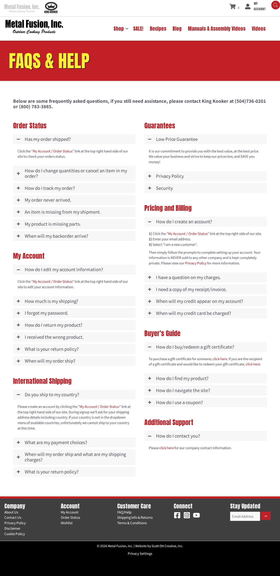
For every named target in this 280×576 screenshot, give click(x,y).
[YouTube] (196, 515)
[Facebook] (177, 515)
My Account (70, 512)
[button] (127, 28)
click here (220, 358)
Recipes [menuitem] (158, 28)
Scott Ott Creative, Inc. (167, 546)
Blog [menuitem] (177, 28)
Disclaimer (12, 528)
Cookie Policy (14, 533)
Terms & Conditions (132, 522)
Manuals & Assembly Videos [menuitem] (216, 28)
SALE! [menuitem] (138, 28)
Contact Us (12, 517)
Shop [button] (119, 28)
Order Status (70, 517)
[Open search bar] (275, 5)
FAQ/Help (124, 512)
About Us (11, 512)
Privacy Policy (195, 263)
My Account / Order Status (52, 151)
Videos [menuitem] (259, 28)
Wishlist (67, 522)
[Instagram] (186, 515)
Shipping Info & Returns (135, 517)
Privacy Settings (140, 553)
